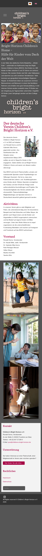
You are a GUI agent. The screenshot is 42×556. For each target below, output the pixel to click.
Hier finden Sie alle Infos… (14, 463)
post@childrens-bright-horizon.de (19, 442)
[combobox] (14, 488)
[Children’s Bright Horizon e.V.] (21, 15)
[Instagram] (4, 497)
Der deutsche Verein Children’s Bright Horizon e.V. (18, 126)
